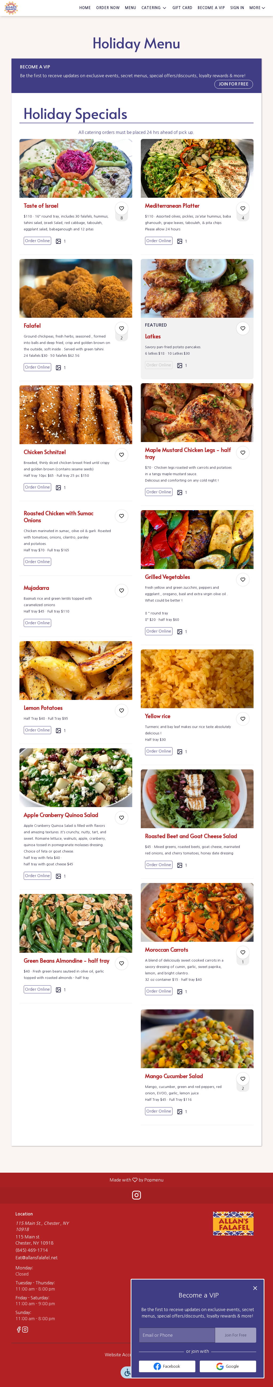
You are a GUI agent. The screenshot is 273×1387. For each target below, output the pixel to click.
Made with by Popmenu (83, 1180)
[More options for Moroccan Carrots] (242, 952)
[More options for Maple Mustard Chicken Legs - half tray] (242, 452)
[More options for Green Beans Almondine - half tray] (121, 963)
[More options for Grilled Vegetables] (242, 579)
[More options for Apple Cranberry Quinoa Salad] (121, 817)
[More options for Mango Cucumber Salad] (242, 1078)
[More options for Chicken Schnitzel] (121, 454)
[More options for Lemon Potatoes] (121, 710)
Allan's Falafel (233, 1224)
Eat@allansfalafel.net (36, 1258)
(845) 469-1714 (31, 1250)
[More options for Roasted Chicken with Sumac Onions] (121, 516)
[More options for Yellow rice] (242, 718)
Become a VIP (211, 8)
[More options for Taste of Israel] (121, 208)
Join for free (233, 84)
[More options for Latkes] (242, 328)
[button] (154, 8)
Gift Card (182, 8)
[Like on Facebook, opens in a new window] (18, 1330)
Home (85, 8)
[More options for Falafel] (121, 328)
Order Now (108, 8)
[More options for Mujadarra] (121, 590)
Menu (130, 8)
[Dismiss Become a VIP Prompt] (255, 1288)
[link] (37, 241)
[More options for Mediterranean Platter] (242, 208)
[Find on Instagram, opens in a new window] (136, 1196)
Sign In (237, 8)
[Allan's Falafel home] (28, 8)
